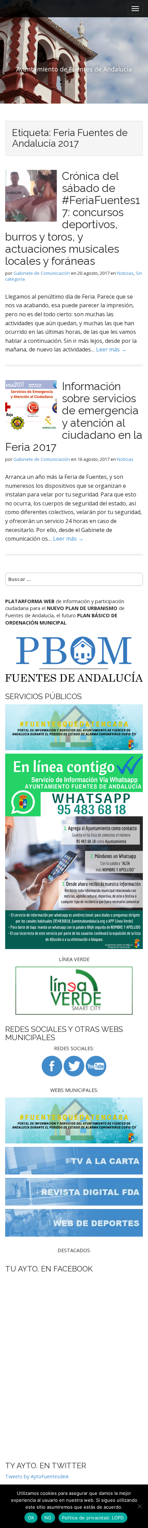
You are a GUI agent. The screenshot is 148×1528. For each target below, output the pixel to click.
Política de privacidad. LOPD (93, 1517)
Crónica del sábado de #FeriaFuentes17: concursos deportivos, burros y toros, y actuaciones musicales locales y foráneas (72, 218)
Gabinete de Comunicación (41, 273)
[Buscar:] (74, 579)
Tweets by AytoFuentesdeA (36, 1476)
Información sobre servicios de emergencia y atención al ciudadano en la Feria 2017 (73, 416)
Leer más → (111, 349)
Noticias (125, 273)
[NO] (139, 1506)
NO (48, 1517)
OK (31, 1517)
